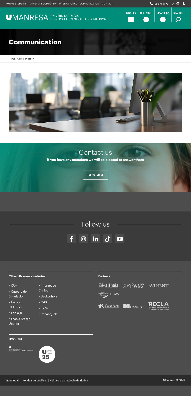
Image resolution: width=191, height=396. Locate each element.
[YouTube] (119, 238)
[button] (175, 3)
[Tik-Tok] (107, 238)
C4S (44, 302)
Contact (107, 3)
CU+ (14, 285)
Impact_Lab (49, 314)
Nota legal (12, 380)
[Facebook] (71, 238)
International (68, 3)
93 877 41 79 (161, 3)
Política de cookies (34, 380)
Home (12, 58)
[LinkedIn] (95, 238)
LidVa (44, 308)
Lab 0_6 (16, 312)
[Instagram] (83, 238)
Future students (16, 3)
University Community (42, 3)
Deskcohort (49, 296)
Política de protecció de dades (69, 380)
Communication (89, 3)
